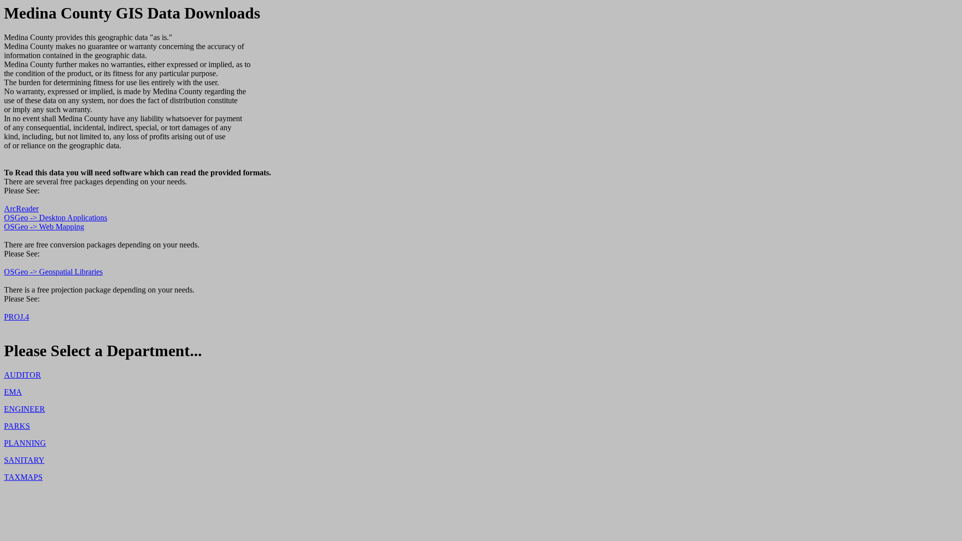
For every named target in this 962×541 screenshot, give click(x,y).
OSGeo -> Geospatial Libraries (53, 271)
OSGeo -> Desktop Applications (55, 217)
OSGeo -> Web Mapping (44, 226)
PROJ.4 (16, 317)
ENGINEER (24, 409)
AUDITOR (22, 375)
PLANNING (25, 443)
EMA (13, 392)
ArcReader (21, 208)
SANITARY (24, 460)
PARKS (17, 426)
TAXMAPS (23, 477)
